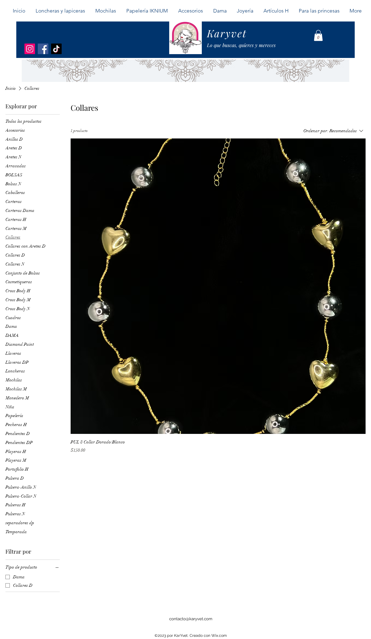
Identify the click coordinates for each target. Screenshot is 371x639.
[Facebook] (43, 49)
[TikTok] (56, 49)
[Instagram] (29, 49)
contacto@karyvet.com (190, 618)
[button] (220, 10)
